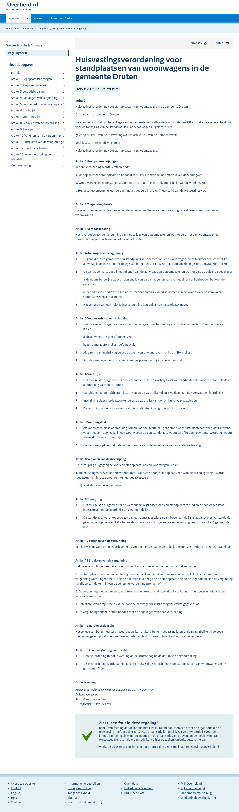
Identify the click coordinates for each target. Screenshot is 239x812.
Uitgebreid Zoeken (62, 18)
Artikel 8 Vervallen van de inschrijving (35, 123)
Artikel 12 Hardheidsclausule (29, 148)
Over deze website (23, 783)
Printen (218, 43)
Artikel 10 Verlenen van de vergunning (36, 135)
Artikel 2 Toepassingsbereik (29, 85)
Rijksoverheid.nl (191, 788)
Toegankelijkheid (79, 793)
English (15, 793)
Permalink (195, 43)
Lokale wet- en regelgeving (35, 28)
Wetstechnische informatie (24, 45)
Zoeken (39, 18)
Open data (131, 783)
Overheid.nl (16, 19)
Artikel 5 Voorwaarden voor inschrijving (36, 104)
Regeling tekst (17, 53)
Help (14, 798)
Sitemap (73, 798)
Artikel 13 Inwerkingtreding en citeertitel (31, 156)
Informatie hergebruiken (84, 783)
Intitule (15, 73)
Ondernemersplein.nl (195, 793)
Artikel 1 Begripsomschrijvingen (31, 79)
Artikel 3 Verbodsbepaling (28, 91)
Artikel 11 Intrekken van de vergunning (36, 142)
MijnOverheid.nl (191, 783)
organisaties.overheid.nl (190, 739)
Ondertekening (21, 165)
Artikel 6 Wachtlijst (23, 110)
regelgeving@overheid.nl (202, 747)
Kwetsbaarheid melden (83, 802)
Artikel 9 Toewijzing (23, 129)
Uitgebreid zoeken (63, 28)
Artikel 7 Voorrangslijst (25, 117)
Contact (16, 788)
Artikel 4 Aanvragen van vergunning (34, 98)
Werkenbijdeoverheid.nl (196, 798)
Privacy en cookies (79, 788)
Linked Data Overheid (138, 788)
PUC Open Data (134, 793)
